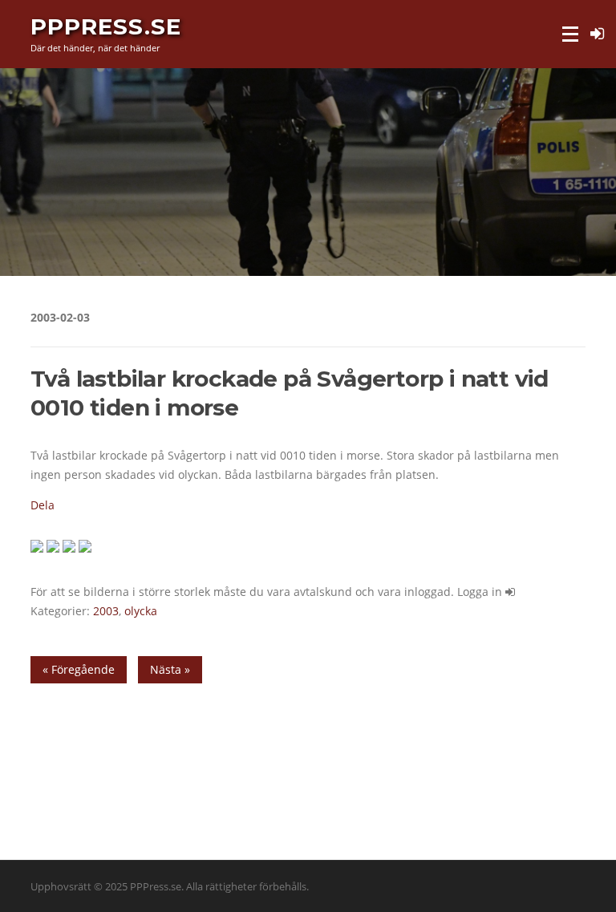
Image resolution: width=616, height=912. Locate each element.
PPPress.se (105, 25)
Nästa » (170, 669)
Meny (571, 34)
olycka (140, 610)
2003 (106, 610)
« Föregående (79, 669)
